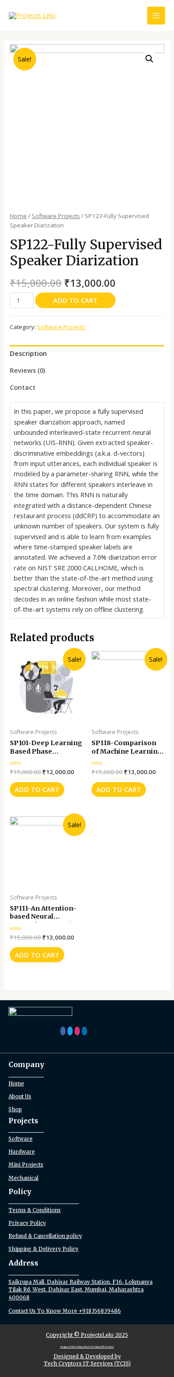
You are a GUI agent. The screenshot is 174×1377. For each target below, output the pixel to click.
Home (18, 216)
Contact (23, 387)
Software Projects (56, 216)
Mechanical (23, 1178)
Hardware (21, 1151)
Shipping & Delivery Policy (43, 1248)
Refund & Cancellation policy (45, 1236)
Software (20, 1138)
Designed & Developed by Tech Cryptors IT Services (87, 1347)
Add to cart (75, 300)
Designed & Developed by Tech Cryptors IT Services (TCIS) (87, 1359)
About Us (19, 1096)
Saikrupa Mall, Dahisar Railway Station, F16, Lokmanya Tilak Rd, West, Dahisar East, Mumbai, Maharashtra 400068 (80, 1289)
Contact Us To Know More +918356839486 (64, 1310)
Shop (15, 1109)
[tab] (87, 353)
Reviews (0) (27, 370)
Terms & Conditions (34, 1210)
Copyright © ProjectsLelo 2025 (87, 1335)
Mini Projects (25, 1164)
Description (28, 353)
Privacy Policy (27, 1223)
